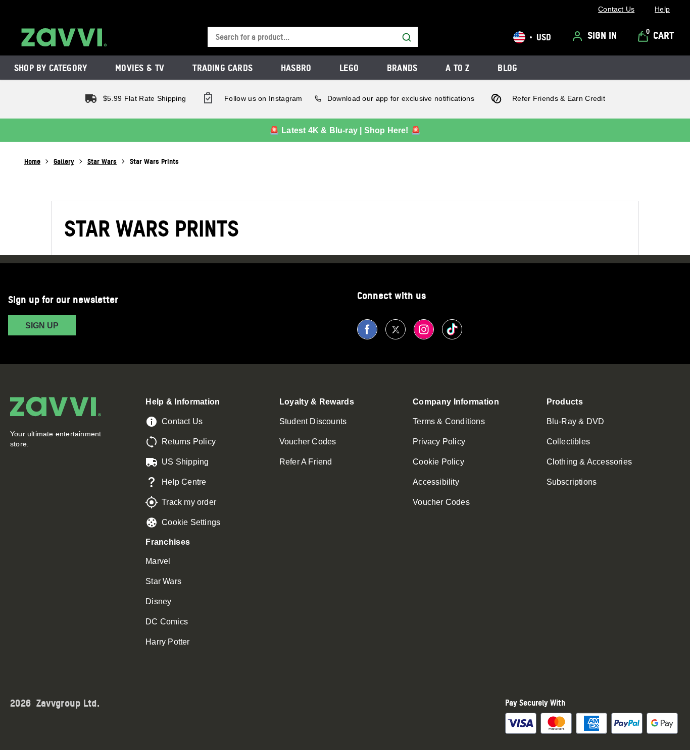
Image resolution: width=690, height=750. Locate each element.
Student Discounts (313, 421)
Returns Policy (189, 441)
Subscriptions (572, 482)
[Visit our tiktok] (452, 329)
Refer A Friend (305, 461)
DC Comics (166, 621)
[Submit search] (407, 37)
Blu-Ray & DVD (576, 421)
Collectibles (568, 441)
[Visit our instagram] (424, 329)
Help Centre (184, 482)
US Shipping (185, 461)
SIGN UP (42, 325)
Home (32, 161)
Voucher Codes (307, 441)
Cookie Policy (438, 461)
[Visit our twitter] (395, 329)
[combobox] (313, 37)
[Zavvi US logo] (64, 37)
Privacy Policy (439, 441)
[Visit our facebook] (367, 329)
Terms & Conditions (449, 421)
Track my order (189, 502)
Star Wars (102, 161)
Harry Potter (167, 642)
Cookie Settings (191, 522)
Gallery (64, 161)
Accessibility (436, 482)
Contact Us (182, 421)
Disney (158, 601)
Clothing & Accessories (589, 461)
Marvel (157, 561)
